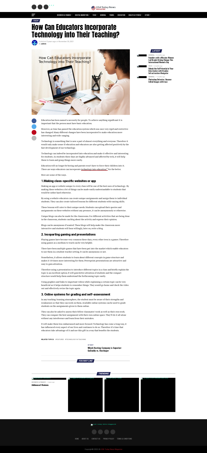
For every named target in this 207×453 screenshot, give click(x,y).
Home (77, 438)
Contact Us (96, 438)
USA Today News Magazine (111, 449)
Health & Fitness (135, 15)
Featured (60, 339)
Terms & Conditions (124, 438)
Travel (111, 15)
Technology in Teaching (76, 339)
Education (121, 15)
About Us (85, 438)
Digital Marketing (82, 15)
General (103, 15)
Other (147, 15)
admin (43, 44)
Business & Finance (64, 15)
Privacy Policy (108, 438)
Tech (94, 15)
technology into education (93, 169)
